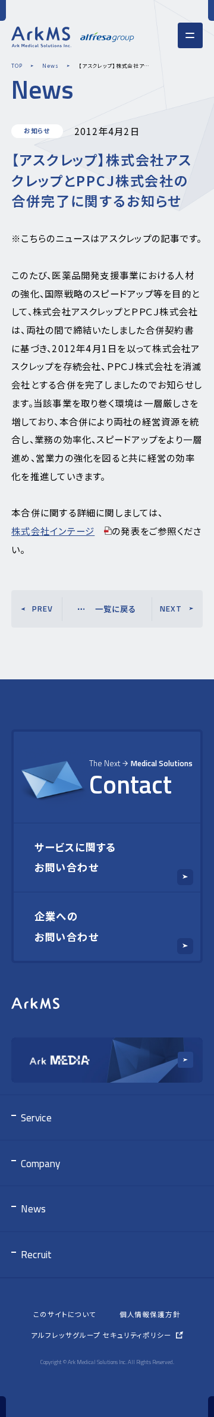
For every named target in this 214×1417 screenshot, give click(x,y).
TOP (16, 65)
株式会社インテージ (53, 530)
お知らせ (37, 130)
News (50, 65)
